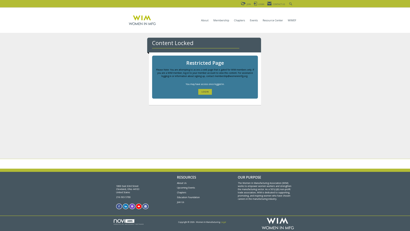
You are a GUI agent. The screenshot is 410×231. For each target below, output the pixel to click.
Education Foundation (188, 197)
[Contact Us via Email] (145, 206)
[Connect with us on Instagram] (132, 206)
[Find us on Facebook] (119, 206)
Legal (223, 222)
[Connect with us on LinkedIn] (126, 206)
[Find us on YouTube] (139, 206)
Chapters (239, 20)
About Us (182, 183)
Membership (221, 20)
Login (205, 91)
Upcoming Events (186, 187)
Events (254, 20)
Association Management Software (129, 224)
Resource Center (273, 20)
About (205, 20)
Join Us (180, 202)
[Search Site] (291, 4)
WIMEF (292, 20)
